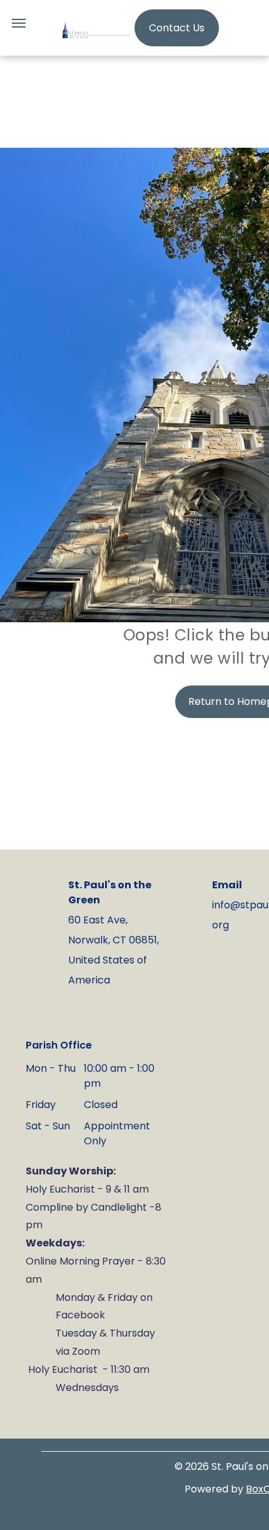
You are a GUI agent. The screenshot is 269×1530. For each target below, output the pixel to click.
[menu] (18, 23)
